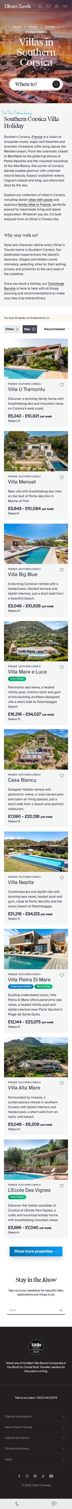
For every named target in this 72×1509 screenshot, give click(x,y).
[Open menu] (65, 6)
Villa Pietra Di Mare (29, 980)
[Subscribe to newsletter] (61, 1309)
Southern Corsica (36, 32)
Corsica (50, 27)
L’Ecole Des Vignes (29, 1190)
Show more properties (33, 1251)
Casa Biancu (22, 780)
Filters (10, 329)
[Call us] (18, 1504)
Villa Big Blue (22, 574)
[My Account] (57, 6)
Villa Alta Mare (24, 1088)
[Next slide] (65, 359)
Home (17, 27)
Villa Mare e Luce (27, 672)
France (32, 27)
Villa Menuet (22, 482)
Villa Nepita (21, 882)
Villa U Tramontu (26, 389)
